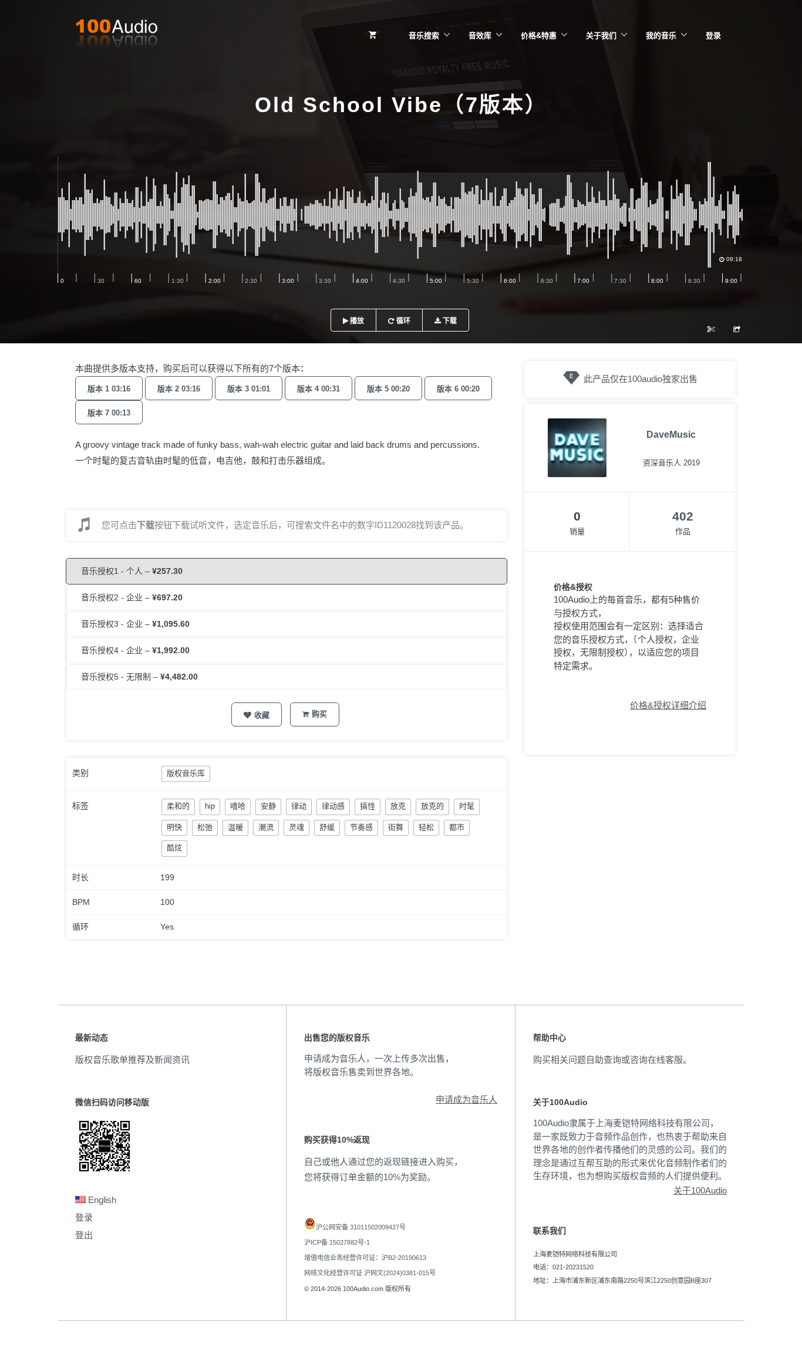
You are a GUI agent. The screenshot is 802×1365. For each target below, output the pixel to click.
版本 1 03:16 (108, 388)
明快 (174, 827)
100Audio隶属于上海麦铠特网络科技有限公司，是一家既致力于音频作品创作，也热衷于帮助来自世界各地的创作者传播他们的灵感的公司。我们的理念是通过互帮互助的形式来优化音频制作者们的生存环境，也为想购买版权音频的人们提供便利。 (630, 1149)
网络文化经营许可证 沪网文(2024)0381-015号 (370, 1272)
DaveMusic (671, 435)
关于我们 (601, 35)
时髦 (466, 806)
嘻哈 (237, 806)
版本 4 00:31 (318, 388)
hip (210, 806)
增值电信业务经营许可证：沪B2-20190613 (365, 1257)
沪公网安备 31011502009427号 (361, 1227)
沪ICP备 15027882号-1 (337, 1242)
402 (682, 516)
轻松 (426, 827)
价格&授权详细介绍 (668, 705)
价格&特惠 (539, 35)
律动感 (333, 806)
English (101, 1200)
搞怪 (367, 806)
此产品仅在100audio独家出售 (640, 379)
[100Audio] (116, 36)
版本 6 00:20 (458, 388)
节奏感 (361, 827)
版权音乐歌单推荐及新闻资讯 (132, 1060)
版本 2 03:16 (178, 388)
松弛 (205, 827)
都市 (456, 827)
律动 (298, 806)
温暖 (235, 827)
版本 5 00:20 (388, 388)
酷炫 (174, 847)
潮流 (266, 827)
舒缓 (327, 827)
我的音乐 (661, 35)
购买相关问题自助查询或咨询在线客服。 (612, 1060)
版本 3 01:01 (248, 388)
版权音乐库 (186, 773)
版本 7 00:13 (108, 412)
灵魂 (296, 827)
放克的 (432, 806)
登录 (713, 35)
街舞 (395, 827)
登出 (84, 1235)
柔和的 (178, 806)
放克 (398, 806)
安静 (268, 806)
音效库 (480, 35)
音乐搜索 (424, 35)
